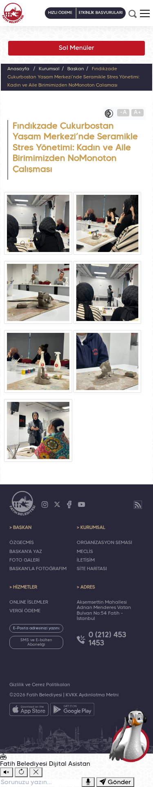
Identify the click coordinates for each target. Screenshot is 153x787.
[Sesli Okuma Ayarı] (6, 772)
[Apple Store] (29, 711)
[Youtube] (81, 505)
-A (123, 112)
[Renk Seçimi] (111, 113)
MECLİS (85, 552)
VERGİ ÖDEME (24, 611)
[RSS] (138, 505)
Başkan (75, 69)
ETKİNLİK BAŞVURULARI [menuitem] (100, 13)
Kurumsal (49, 69)
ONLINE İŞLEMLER (28, 602)
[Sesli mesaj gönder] (88, 782)
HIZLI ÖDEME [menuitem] (60, 13)
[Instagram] (45, 505)
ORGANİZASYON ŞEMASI (104, 543)
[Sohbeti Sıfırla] (21, 772)
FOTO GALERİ (24, 560)
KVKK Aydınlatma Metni (92, 695)
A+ (137, 112)
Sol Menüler (76, 48)
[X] (57, 505)
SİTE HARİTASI (92, 569)
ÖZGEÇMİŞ (21, 543)
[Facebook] (69, 505)
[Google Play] (72, 711)
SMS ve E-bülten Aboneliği (36, 642)
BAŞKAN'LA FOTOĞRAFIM (38, 569)
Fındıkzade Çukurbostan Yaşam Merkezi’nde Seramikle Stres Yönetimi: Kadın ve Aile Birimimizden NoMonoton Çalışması (73, 77)
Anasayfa (18, 69)
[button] (145, 13)
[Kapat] (35, 772)
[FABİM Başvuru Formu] (131, 735)
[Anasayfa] (13, 13)
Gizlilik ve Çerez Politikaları (39, 685)
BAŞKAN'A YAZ (25, 552)
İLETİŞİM (86, 560)
